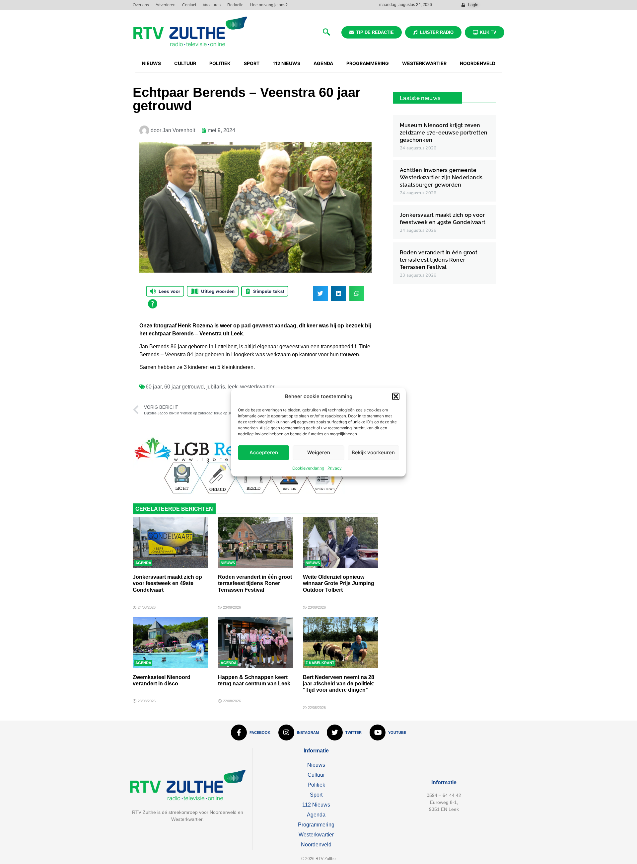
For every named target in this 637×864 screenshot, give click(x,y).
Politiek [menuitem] (220, 63)
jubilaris (215, 386)
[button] (395, 396)
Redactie (235, 5)
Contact (189, 5)
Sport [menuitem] (251, 63)
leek (233, 386)
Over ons (141, 5)
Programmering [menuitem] (367, 63)
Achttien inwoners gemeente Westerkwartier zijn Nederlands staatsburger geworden (441, 177)
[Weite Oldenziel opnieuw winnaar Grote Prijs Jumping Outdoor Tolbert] (340, 542)
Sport (316, 795)
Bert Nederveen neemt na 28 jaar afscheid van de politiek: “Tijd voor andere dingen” (339, 683)
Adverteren (166, 5)
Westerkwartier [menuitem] (424, 63)
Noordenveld (316, 844)
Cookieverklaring (308, 467)
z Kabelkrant (320, 663)
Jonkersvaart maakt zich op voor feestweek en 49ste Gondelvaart (167, 583)
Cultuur (316, 775)
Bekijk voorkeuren (373, 452)
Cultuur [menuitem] (185, 63)
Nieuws (228, 563)
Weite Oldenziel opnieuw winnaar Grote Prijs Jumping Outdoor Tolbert (338, 583)
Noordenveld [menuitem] (477, 63)
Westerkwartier (316, 834)
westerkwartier (257, 386)
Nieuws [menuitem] (151, 63)
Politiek (316, 785)
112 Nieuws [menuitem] (286, 63)
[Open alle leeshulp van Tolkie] (152, 303)
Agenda (143, 563)
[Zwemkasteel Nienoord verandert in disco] (170, 642)
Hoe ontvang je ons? (269, 5)
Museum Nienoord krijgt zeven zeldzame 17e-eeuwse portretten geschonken (443, 132)
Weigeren (318, 452)
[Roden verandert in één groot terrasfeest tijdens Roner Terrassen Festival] (255, 542)
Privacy (334, 467)
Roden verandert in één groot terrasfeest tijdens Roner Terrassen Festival (255, 583)
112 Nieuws (316, 805)
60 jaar (154, 386)
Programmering (316, 824)
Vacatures (212, 5)
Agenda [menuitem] (323, 63)
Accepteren (263, 452)
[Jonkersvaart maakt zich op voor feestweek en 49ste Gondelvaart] (170, 542)
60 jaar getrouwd (184, 386)
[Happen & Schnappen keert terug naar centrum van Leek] (255, 642)
